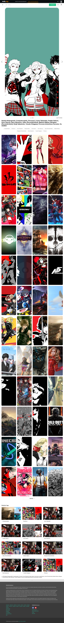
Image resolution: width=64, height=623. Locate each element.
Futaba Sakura (27, 128)
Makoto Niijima (57, 128)
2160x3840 (27, 606)
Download (52, 4)
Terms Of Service (21, 621)
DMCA (25, 621)
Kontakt (33, 612)
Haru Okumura (40, 128)
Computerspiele (7, 128)
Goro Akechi (34, 128)
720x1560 (10, 606)
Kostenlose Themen (8, 613)
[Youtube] (36, 608)
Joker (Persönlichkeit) (48, 128)
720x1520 (7, 607)
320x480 (7, 606)
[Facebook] (33, 608)
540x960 (24, 606)
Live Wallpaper (8, 612)
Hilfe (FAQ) (33, 613)
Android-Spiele (8, 608)
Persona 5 (13, 128)
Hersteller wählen (34, 609)
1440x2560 (14, 606)
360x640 (17, 606)
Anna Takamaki (20, 128)
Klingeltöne (7, 611)
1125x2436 (20, 606)
